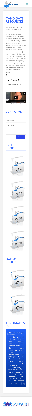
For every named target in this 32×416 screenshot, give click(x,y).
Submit (20, 137)
